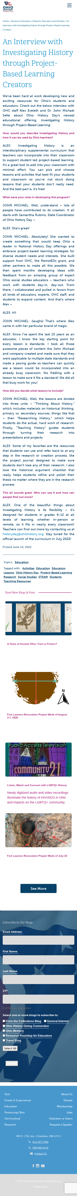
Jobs (70, 1112)
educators (58, 568)
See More (38, 888)
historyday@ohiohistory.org (23, 534)
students (56, 577)
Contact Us (41, 1153)
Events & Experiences (17, 1100)
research (10, 577)
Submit (12, 1063)
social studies (27, 577)
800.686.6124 (40, 1147)
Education (10, 1106)
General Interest (58, 1021)
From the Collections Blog (23, 1021)
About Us (67, 1094)
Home (6, 21)
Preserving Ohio (14, 1112)
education (43, 568)
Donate (68, 1100)
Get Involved (12, 1118)
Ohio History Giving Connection (27, 1026)
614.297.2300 (40, 1142)
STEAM (43, 577)
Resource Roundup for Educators (29, 1035)
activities (28, 568)
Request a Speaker (61, 1124)
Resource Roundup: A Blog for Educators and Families (37, 21)
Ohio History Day (27, 572)
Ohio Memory (15, 1030)
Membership (65, 1106)
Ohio (24, 1181)
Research (10, 1124)
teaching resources (17, 581)
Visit (7, 1094)
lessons (9, 572)
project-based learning (56, 572)
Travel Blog (13, 1040)
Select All (10, 1048)
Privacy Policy (40, 1186)
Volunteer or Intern (61, 1118)
